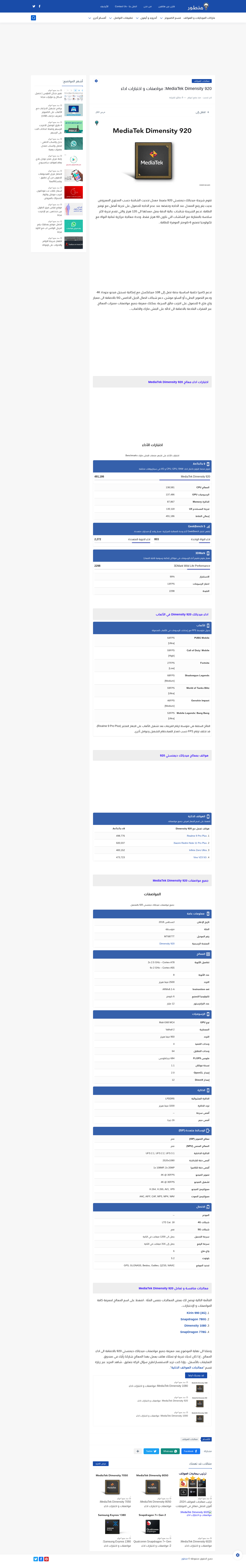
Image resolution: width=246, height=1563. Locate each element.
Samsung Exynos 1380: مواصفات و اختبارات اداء (117, 1543)
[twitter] (34, 6)
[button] (190, 1451)
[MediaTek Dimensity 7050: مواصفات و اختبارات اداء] (112, 1484)
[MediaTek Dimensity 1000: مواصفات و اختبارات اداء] (199, 1417)
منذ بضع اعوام (179, 1382)
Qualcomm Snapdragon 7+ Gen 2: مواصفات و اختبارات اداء (152, 1543)
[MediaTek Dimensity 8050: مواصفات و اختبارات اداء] (152, 1484)
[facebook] (39, 6)
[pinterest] (46, 1559)
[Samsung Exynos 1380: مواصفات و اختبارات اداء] (112, 1524)
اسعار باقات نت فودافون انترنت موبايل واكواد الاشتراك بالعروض (49, 194)
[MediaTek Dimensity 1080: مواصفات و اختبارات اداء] (199, 1387)
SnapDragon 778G (193, 1332)
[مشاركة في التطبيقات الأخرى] (138, 1451)
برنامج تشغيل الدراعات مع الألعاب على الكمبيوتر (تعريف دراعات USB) (49, 112)
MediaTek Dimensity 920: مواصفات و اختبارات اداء (163, 1400)
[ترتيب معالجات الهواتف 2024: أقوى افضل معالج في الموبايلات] (193, 1484)
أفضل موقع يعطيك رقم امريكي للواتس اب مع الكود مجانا (48, 228)
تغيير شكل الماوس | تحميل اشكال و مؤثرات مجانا (48, 95)
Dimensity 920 (167, 943)
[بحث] (33, 17)
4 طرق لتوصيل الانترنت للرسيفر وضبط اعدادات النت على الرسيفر (48, 129)
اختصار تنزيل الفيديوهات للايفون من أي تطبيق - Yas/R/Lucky (50, 178)
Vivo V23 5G (200, 857)
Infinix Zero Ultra (198, 850)
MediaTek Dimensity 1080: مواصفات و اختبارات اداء (158, 1385)
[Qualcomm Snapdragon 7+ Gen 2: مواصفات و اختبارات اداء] (152, 1524)
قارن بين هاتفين (166, 6)
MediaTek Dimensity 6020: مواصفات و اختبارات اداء (196, 1543)
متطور (184, 1558)
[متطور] (198, 6)
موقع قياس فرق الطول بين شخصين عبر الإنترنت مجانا (50, 211)
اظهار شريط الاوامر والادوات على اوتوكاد (52, 243)
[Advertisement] (123, 49)
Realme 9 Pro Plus (197, 835)
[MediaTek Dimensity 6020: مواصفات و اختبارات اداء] (193, 1524)
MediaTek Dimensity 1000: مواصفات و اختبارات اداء (162, 1415)
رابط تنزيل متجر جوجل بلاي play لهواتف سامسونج (49, 160)
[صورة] (73, 95)
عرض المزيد (100, 1463)
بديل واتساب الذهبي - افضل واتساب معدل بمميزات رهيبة (51, 146)
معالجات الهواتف (202, 81)
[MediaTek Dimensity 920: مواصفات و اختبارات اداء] (199, 1402)
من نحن (148, 6)
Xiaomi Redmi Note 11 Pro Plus (190, 843)
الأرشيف (104, 6)
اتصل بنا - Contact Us (126, 6)
